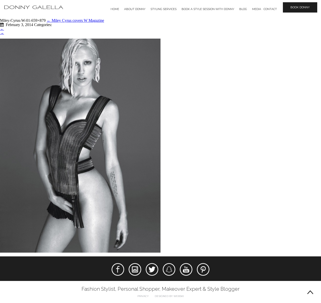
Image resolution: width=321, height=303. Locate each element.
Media (256, 9)
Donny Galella (33, 7)
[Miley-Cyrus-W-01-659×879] (80, 145)
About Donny (134, 9)
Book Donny (300, 7)
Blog (243, 9)
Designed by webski (169, 296)
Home (115, 9)
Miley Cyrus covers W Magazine (75, 20)
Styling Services (163, 9)
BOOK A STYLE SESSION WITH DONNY (208, 9)
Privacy (143, 296)
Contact (270, 9)
